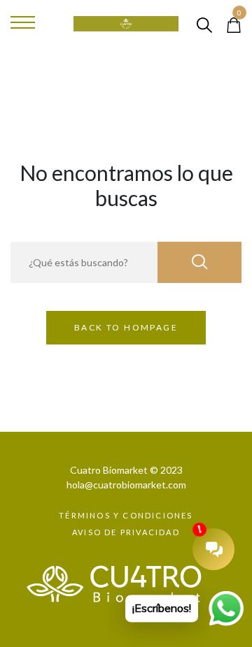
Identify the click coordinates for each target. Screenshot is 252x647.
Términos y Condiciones (125, 515)
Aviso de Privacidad (126, 532)
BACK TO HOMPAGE (126, 327)
